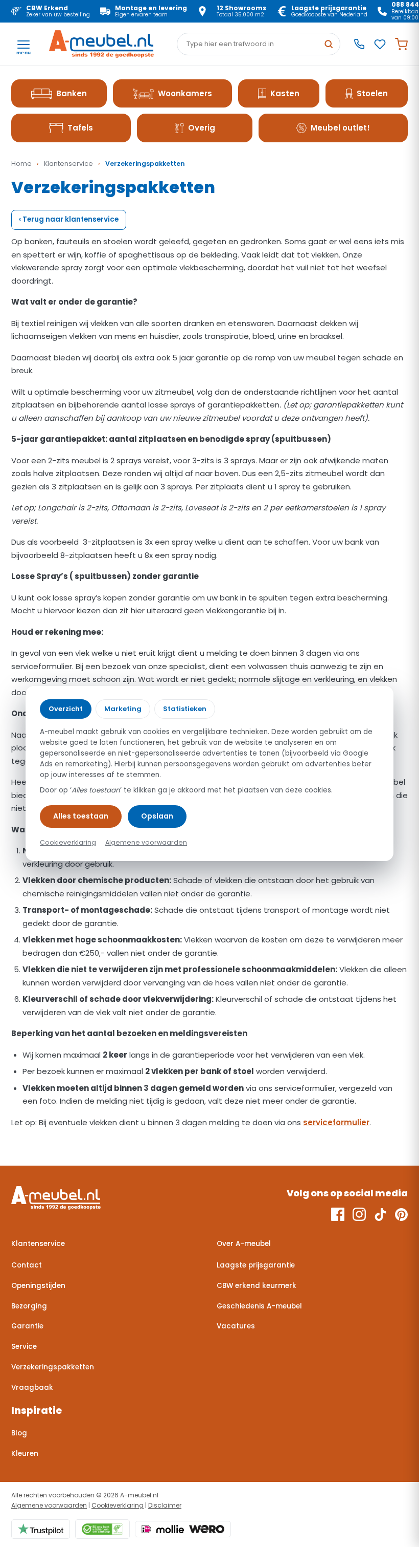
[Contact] (359, 44)
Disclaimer (164, 1505)
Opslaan (157, 816)
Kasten (284, 93)
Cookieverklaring (117, 1505)
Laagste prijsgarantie (256, 1265)
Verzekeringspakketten (52, 1367)
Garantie (27, 1326)
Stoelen (372, 93)
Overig (201, 127)
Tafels (80, 127)
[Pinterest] (401, 1214)
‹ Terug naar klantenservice (69, 219)
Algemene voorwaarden (49, 1505)
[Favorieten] (380, 44)
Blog (19, 1433)
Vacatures (236, 1326)
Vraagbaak (32, 1387)
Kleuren (24, 1453)
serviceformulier (336, 1122)
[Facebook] (337, 1214)
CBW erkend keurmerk (256, 1286)
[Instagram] (359, 1214)
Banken (71, 93)
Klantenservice (68, 163)
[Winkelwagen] (401, 44)
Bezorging (29, 1306)
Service (24, 1346)
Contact (26, 1265)
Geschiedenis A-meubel (259, 1306)
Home (21, 163)
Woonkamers (185, 93)
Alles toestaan (80, 816)
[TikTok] (380, 1214)
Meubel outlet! (340, 127)
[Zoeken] (328, 44)
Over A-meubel (244, 1244)
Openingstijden (38, 1286)
